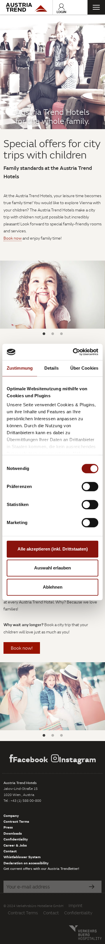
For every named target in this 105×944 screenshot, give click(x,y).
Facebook (30, 759)
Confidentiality (16, 839)
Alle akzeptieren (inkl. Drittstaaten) (53, 548)
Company (11, 815)
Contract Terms (16, 821)
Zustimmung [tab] (20, 368)
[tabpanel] (52, 72)
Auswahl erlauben (52, 567)
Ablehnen (52, 587)
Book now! (22, 648)
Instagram (77, 759)
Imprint (76, 905)
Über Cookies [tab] (84, 368)
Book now (13, 238)
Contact (10, 851)
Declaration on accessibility (26, 862)
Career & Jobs (15, 845)
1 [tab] (44, 333)
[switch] (90, 486)
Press (8, 827)
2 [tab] (52, 333)
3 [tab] (61, 333)
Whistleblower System (22, 856)
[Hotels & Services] (26, 7)
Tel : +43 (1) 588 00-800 (22, 800)
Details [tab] (51, 368)
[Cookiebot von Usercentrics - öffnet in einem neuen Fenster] (74, 352)
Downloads (13, 833)
